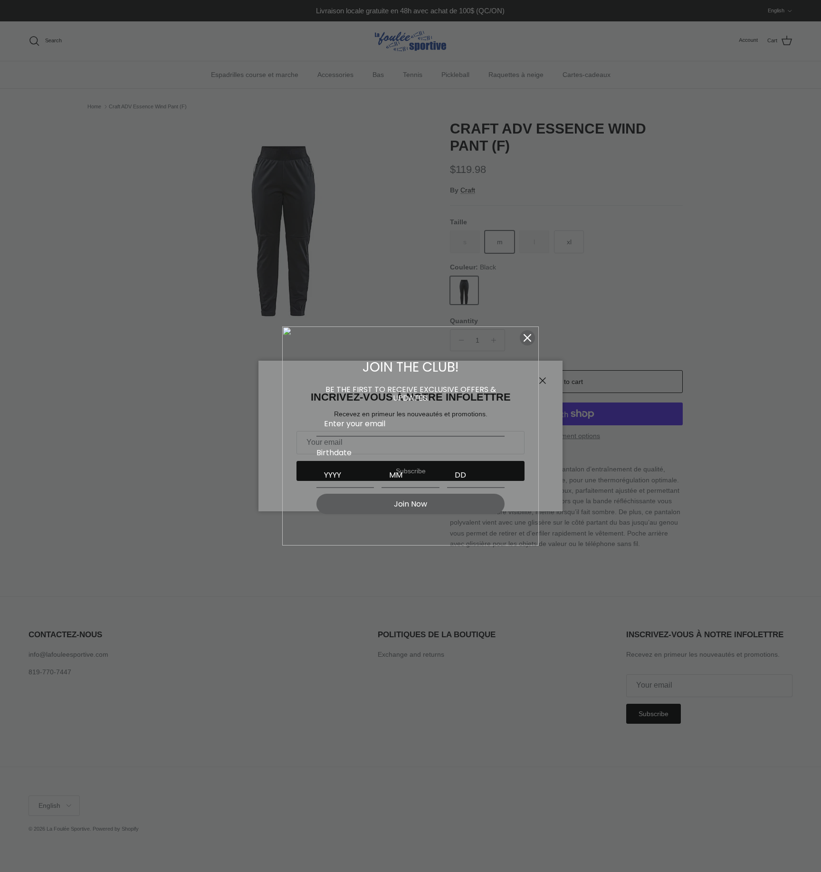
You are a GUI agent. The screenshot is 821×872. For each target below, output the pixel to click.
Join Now (410, 503)
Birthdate (334, 452)
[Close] (527, 337)
